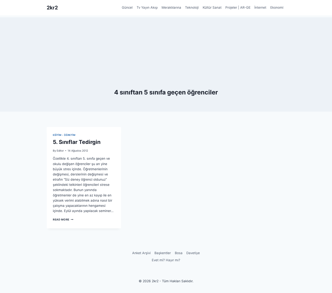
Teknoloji (192, 7)
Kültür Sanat (212, 7)
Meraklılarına (171, 7)
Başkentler (162, 253)
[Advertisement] (166, 44)
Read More (63, 219)
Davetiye (193, 253)
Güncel (127, 7)
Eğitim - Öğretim (64, 135)
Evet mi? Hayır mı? (166, 260)
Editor (60, 150)
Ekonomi (276, 7)
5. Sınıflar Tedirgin (76, 142)
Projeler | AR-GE (238, 7)
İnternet (260, 7)
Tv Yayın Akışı (147, 7)
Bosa (179, 253)
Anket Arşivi (141, 253)
